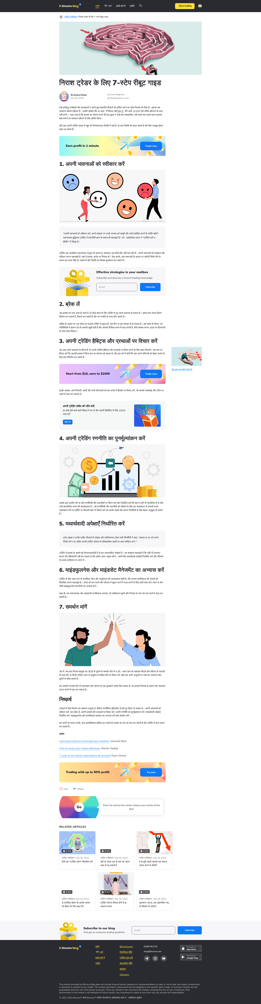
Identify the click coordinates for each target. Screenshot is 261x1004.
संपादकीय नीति (126, 963)
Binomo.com (126, 946)
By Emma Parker (79, 94)
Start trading (185, 6)
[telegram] (147, 958)
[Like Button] (61, 789)
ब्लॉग (97, 6)
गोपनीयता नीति (126, 952)
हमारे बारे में (121, 6)
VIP (110, 6)
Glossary (124, 974)
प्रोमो (132, 6)
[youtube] (164, 958)
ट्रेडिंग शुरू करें (126, 958)
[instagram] (155, 958)
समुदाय (123, 969)
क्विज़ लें (68, 422)
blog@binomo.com (152, 951)
